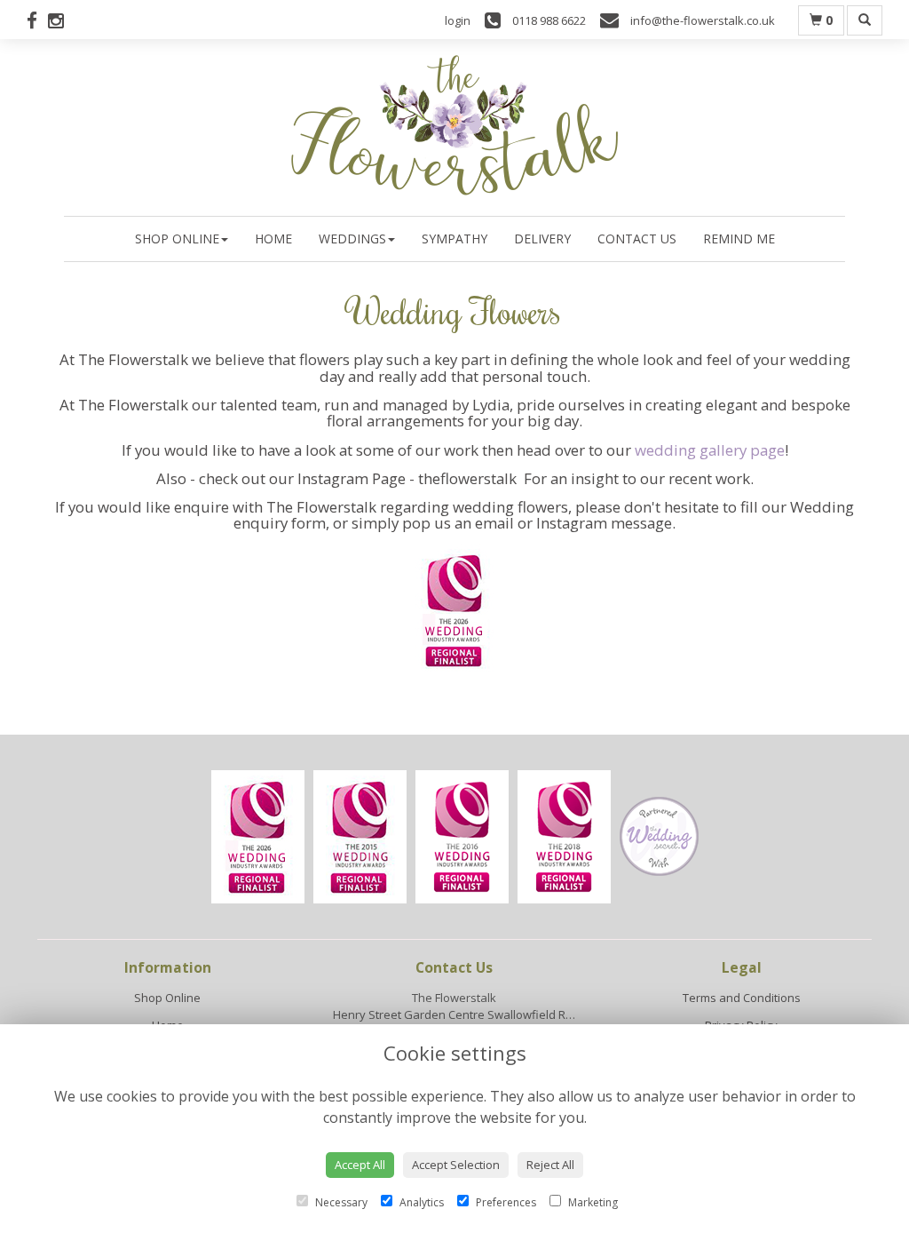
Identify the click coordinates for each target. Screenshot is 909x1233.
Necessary (340, 1202)
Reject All (550, 1165)
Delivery (542, 238)
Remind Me (739, 238)
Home (273, 238)
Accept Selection (456, 1165)
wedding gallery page (710, 450)
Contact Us (636, 238)
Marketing (591, 1202)
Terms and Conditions (742, 998)
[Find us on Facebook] (37, 20)
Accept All (360, 1165)
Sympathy (454, 238)
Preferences (504, 1202)
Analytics (420, 1202)
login (457, 20)
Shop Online (177, 238)
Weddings (352, 238)
